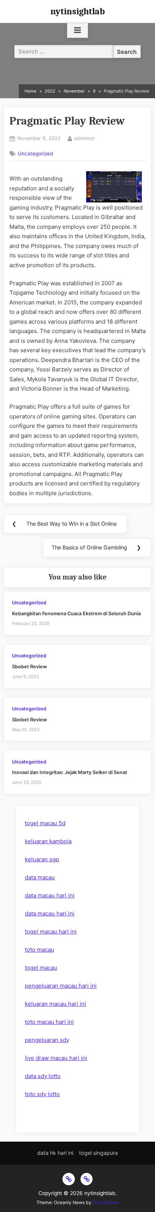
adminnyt (84, 138)
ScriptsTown (106, 1202)
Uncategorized (35, 154)
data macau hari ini (49, 895)
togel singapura (98, 1153)
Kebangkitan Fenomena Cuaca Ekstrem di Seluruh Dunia (76, 613)
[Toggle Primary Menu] (77, 30)
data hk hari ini (55, 1153)
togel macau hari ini (51, 931)
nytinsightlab (77, 11)
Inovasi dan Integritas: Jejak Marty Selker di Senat (69, 772)
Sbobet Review (29, 666)
